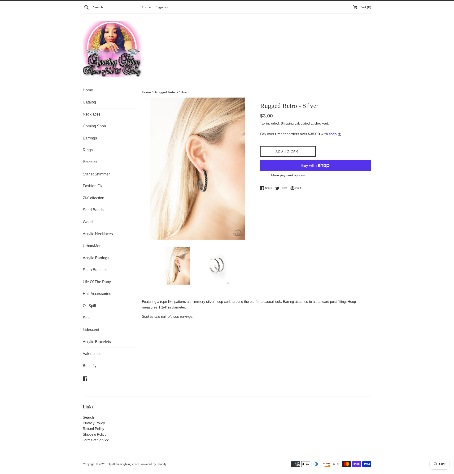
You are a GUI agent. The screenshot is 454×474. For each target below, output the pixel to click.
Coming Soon (94, 126)
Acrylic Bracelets (97, 342)
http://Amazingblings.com (123, 464)
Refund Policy (93, 429)
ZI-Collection (93, 198)
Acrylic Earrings (96, 258)
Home (88, 90)
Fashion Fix (93, 186)
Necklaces (91, 114)
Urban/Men (92, 246)
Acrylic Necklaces (98, 234)
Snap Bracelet (95, 270)
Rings (88, 150)
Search (88, 417)
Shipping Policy (94, 434)
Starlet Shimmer (96, 174)
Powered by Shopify (153, 464)
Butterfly (89, 366)
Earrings (90, 138)
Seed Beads (93, 210)
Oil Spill (89, 306)
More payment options (288, 175)
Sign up (162, 7)
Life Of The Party (97, 282)
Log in (146, 7)
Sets (86, 318)
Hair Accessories (97, 294)
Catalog (89, 102)
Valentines (91, 354)
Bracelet (90, 162)
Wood (88, 222)
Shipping (287, 123)
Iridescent (91, 330)
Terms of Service (96, 440)
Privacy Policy (94, 423)
